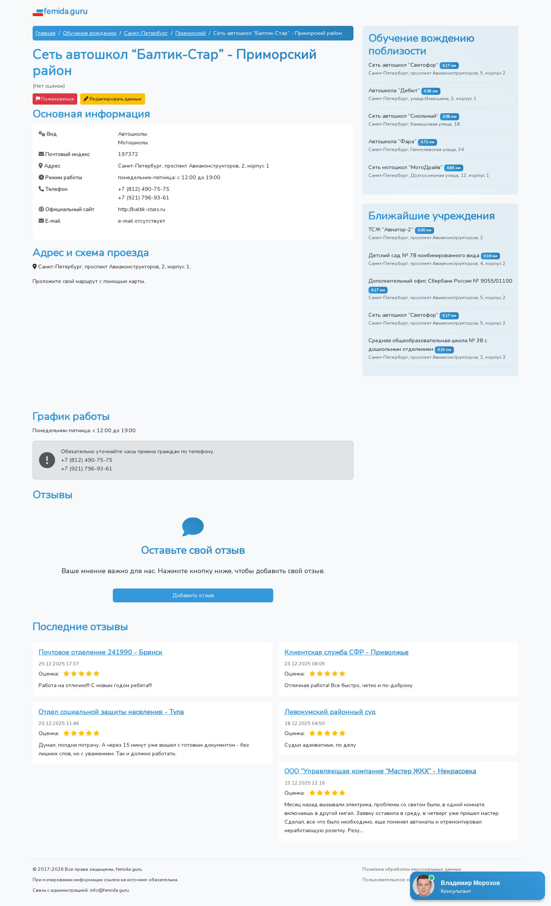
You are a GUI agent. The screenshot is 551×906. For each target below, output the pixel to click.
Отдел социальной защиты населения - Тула (111, 711)
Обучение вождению (90, 33)
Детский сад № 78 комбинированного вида (423, 255)
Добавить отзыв (193, 595)
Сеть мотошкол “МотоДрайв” (405, 167)
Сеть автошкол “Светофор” (403, 65)
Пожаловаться (57, 99)
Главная (45, 33)
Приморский (190, 33)
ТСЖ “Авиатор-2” (390, 229)
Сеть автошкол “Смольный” (403, 116)
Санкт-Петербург (146, 33)
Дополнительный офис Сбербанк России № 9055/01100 (440, 281)
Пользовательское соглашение (398, 879)
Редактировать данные (115, 99)
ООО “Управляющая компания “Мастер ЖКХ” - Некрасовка (380, 771)
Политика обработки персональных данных (411, 869)
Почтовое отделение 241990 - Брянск (100, 652)
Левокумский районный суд (330, 711)
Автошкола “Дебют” (394, 90)
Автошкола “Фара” (392, 141)
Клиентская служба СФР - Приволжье (346, 652)
